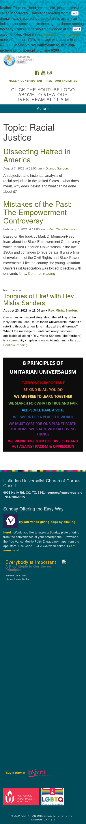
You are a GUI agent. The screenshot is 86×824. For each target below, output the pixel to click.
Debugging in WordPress (61, 34)
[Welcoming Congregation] (53, 796)
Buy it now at (16, 772)
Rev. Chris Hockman (63, 229)
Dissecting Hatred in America (37, 155)
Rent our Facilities (62, 80)
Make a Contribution (25, 80)
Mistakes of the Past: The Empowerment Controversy (37, 212)
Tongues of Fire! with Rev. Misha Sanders (39, 299)
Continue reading (41, 273)
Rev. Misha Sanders (63, 310)
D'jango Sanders (57, 168)
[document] (43, 289)
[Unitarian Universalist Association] (22, 796)
